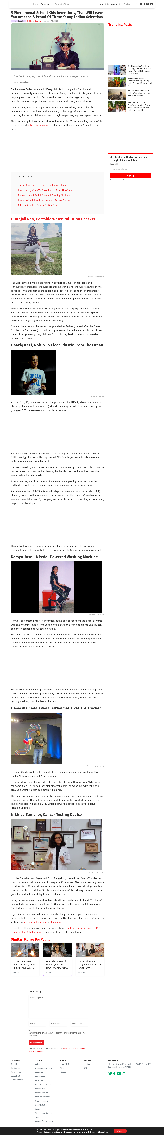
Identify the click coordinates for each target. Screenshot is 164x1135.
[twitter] (141, 4)
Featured (39, 1080)
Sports (38, 1109)
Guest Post (15, 1076)
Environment (40, 1076)
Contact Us (116, 4)
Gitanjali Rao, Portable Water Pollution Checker (43, 185)
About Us (104, 4)
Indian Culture (41, 1088)
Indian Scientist (41, 1093)
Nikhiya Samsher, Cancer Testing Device (39, 205)
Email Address (116, 164)
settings (104, 1132)
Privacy (62, 1068)
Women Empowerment (44, 1121)
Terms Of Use (65, 1064)
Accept (120, 1131)
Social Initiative (41, 1105)
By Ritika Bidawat (33, 21)
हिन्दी (85, 1068)
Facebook (41, 922)
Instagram (99, 276)
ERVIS (101, 396)
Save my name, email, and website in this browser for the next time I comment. (58, 1034)
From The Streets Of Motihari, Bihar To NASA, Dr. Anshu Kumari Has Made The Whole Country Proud (57, 968)
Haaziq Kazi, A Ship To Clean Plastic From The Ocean (45, 190)
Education (39, 1072)
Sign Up (130, 175)
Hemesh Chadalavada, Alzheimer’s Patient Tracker (44, 200)
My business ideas (42, 1097)
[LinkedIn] (151, 4)
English (87, 1064)
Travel (37, 1117)
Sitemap (63, 1072)
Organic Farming (41, 1101)
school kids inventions (40, 125)
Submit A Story (62, 4)
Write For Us (16, 1072)
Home (35, 4)
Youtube (100, 614)
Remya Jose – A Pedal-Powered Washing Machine (44, 195)
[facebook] (144, 4)
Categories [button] (45, 4)
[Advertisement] (57, 151)
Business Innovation (43, 1068)
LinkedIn (56, 922)
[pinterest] (148, 4)
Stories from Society (43, 1113)
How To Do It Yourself (44, 1084)
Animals (38, 1064)
